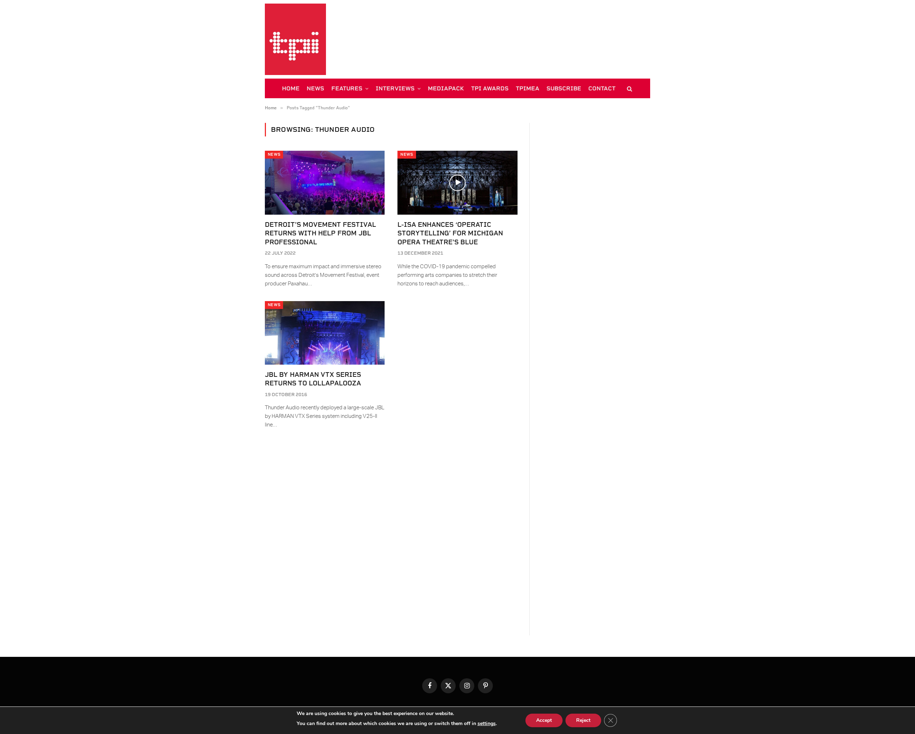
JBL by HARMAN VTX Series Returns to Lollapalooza (313, 379)
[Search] (628, 88)
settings (487, 723)
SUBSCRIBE (563, 88)
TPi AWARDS (490, 88)
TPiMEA (527, 88)
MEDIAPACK (446, 88)
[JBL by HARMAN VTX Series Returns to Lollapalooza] (325, 333)
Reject (583, 720)
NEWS (315, 88)
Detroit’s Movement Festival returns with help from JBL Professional (320, 233)
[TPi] (295, 39)
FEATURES (346, 88)
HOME (291, 88)
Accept (544, 720)
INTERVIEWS (395, 88)
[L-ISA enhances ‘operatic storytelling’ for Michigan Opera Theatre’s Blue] (457, 182)
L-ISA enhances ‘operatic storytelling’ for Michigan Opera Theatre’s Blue (450, 233)
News (274, 154)
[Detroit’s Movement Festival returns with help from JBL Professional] (325, 182)
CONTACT (601, 88)
